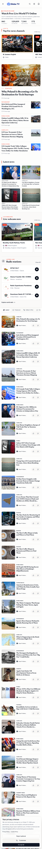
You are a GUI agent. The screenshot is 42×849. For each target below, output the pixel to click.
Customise (22, 840)
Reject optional (21, 836)
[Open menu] (3, 4)
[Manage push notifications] (39, 4)
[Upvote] (34, 325)
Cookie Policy (14, 831)
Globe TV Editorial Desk (22, 325)
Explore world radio (7, 302)
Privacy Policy (6, 831)
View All (37, 32)
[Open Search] (30, 4)
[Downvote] (38, 325)
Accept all (21, 845)
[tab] (6, 310)
